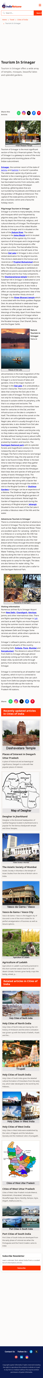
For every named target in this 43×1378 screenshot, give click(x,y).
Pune (25, 648)
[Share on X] (29, 113)
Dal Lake (12, 253)
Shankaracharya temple (16, 277)
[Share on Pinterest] (39, 113)
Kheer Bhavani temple (24, 297)
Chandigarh (21, 612)
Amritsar (32, 612)
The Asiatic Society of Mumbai (19, 867)
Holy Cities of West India (16, 1126)
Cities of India (22, 20)
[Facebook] (31, 1351)
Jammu (4, 170)
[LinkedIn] (21, 1357)
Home (4, 20)
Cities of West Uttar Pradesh (18, 1188)
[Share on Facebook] (34, 113)
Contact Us (10, 1351)
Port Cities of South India (16, 1233)
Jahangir (33, 504)
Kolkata (18, 648)
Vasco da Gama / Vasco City (17, 912)
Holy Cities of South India (16, 1074)
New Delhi (10, 612)
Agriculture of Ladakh (14, 962)
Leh (36, 618)
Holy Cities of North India (16, 1023)
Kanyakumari (7, 651)
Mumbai (33, 648)
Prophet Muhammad (23, 262)
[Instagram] (27, 1357)
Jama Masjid (19, 235)
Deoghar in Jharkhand (15, 816)
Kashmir (15, 170)
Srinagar (5, 167)
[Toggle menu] (40, 5)
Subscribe (21, 1268)
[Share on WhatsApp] (19, 113)
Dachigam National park (12, 445)
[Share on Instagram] (24, 113)
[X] (36, 1351)
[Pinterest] (16, 1357)
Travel (12, 20)
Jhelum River (17, 232)
